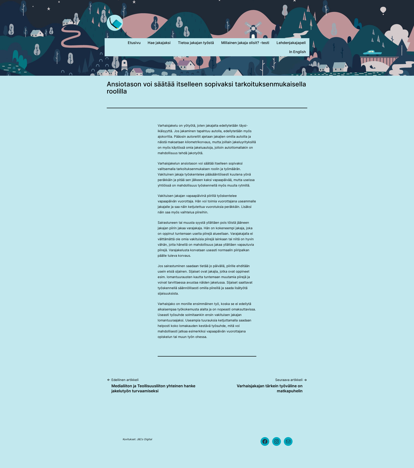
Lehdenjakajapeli (291, 42)
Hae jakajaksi (159, 42)
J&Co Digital (144, 439)
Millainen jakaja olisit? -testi (245, 42)
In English (297, 52)
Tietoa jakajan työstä (196, 42)
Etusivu (134, 42)
